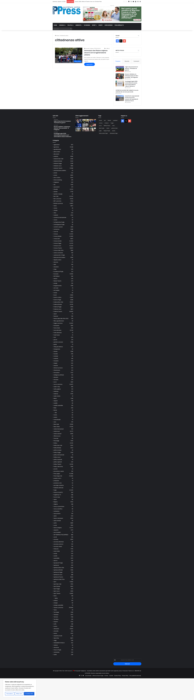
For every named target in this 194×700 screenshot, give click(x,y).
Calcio (55, 205)
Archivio (106, 675)
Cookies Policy (117, 675)
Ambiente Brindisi (58, 161)
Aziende (55, 191)
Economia (87, 25)
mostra (55, 414)
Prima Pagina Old (58, 476)
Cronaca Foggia (57, 243)
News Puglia (101, 128)
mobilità (55, 403)
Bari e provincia (57, 198)
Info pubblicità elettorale (135, 675)
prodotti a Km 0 (57, 478)
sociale (55, 553)
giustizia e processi (58, 342)
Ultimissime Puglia (114, 133)
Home (55, 25)
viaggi (55, 640)
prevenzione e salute (59, 471)
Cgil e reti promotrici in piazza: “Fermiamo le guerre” (131, 68)
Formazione (56, 325)
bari (105, 120)
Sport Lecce (57, 591)
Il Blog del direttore (58, 346)
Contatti (111, 675)
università (56, 631)
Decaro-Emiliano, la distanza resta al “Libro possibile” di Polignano (131, 75)
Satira (56, 598)
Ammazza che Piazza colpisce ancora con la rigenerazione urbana (95, 52)
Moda (55, 407)
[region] (19, 688)
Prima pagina (57, 473)
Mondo (55, 410)
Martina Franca (107, 125)
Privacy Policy (125, 675)
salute (55, 515)
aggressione (56, 144)
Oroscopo (56, 438)
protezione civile (58, 483)
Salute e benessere (58, 518)
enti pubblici (56, 290)
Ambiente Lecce (58, 165)
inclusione (56, 360)
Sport (94, 25)
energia (55, 283)
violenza (56, 645)
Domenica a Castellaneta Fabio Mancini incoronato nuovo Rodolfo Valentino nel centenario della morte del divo (101, 1)
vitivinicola (56, 647)
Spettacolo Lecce (58, 574)
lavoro (55, 382)
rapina (55, 499)
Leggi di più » (89, 64)
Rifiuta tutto (19, 693)
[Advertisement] (45, 689)
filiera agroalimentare (59, 320)
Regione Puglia (107, 130)
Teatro (55, 609)
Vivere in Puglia (57, 649)
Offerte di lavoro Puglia (97, 675)
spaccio (55, 560)
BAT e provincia (57, 201)
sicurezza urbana (58, 546)
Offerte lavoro (57, 436)
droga (55, 269)
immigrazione (57, 349)
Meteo (55, 398)
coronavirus (56, 229)
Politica (70, 25)
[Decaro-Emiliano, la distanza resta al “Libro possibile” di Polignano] (120, 76)
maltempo (56, 391)
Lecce (100, 125)
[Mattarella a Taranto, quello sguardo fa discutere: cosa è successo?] (92, 121)
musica (55, 417)
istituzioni (56, 377)
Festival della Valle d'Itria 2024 (61, 318)
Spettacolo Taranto (58, 577)
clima (55, 212)
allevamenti (56, 154)
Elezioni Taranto (57, 281)
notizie (107, 128)
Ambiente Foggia (58, 163)
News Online (57, 426)
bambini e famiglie (58, 194)
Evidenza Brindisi (58, 304)
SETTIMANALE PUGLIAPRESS (61, 534)
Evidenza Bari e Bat (58, 302)
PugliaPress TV (119, 25)
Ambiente (78, 25)
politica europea (57, 450)
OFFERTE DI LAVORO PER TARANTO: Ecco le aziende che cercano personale (127, 91)
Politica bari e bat (58, 445)
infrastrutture (57, 370)
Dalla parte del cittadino (59, 257)
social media (57, 551)
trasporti (56, 621)
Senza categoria (58, 527)
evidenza (107, 123)
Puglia (55, 490)
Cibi (56, 412)
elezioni (55, 278)
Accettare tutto (29, 693)
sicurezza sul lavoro (58, 544)
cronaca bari (57, 238)
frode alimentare (58, 332)
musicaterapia (57, 419)
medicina (56, 393)
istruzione (56, 379)
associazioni (56, 187)
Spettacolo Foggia (58, 572)
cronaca (100, 123)
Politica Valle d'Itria (58, 466)
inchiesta (56, 356)
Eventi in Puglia (57, 299)
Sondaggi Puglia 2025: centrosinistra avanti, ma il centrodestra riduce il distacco (131, 84)
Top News (56, 619)
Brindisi (109, 120)
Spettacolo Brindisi (58, 570)
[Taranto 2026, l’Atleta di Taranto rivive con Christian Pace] (78, 125)
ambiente (56, 156)
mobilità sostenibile (58, 405)
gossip (55, 344)
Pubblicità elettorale (58, 487)
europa (55, 292)
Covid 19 (56, 231)
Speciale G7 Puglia (58, 562)
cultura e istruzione (58, 252)
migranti (56, 400)
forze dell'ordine (57, 330)
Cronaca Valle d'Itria (58, 250)
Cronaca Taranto (58, 248)
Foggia (112, 123)
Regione (56, 501)
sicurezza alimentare (59, 541)
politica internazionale (59, 454)
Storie (55, 595)
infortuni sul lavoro (58, 367)
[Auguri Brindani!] (85, 129)
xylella (55, 654)
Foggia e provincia (58, 323)
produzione (56, 480)
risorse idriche (57, 513)
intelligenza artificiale (59, 375)
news (55, 422)
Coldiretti (56, 215)
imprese (55, 351)
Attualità (56, 189)
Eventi (100, 25)
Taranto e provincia (58, 607)
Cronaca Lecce (57, 245)
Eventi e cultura (57, 297)
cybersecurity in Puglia (59, 255)
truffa (55, 624)
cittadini (55, 210)
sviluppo (56, 602)
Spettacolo (56, 565)
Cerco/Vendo (109, 25)
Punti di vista (57, 497)
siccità (55, 537)
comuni (55, 219)
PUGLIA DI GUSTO (58, 492)
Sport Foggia (57, 588)
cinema (55, 208)
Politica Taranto (57, 464)
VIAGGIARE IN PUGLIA (59, 642)
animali (55, 172)
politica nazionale (58, 459)
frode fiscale (57, 335)
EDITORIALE (57, 276)
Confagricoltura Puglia (59, 222)
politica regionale (58, 461)
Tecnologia (56, 612)
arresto (55, 175)
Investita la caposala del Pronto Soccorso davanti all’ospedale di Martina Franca (132, 98)
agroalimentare (57, 149)
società (55, 555)
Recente (127, 61)
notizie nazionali (57, 433)
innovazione (56, 372)
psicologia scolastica (59, 485)
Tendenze (56, 614)
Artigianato (56, 182)
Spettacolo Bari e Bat (59, 567)
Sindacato (56, 548)
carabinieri (115, 120)
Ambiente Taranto (58, 168)
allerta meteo (57, 151)
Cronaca (62, 25)
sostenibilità (56, 558)
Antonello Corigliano (89, 48)
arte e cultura (57, 177)
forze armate (57, 328)
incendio (56, 353)
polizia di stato (114, 128)
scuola (55, 525)
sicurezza (56, 539)
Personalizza (9, 693)
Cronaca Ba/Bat (57, 236)
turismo (55, 626)
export (55, 313)
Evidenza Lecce (57, 309)
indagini (55, 363)
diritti (55, 264)
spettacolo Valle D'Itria (59, 579)
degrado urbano (57, 259)
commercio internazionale (60, 217)
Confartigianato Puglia (59, 224)
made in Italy (57, 386)
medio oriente (57, 396)
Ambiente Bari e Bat (58, 158)
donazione (56, 266)
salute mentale (57, 520)
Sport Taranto (57, 593)
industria (56, 365)
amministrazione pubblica (60, 170)
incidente (56, 358)
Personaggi (56, 440)
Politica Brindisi (57, 447)
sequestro (56, 530)
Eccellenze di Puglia (58, 271)
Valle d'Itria (56, 638)
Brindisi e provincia (58, 203)
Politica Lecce (57, 457)
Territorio (56, 617)
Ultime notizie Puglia (103, 133)
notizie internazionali (59, 429)
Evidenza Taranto (58, 311)
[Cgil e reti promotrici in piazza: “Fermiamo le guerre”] (120, 69)
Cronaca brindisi (57, 241)
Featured (56, 316)
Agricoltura (56, 147)
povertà (55, 468)
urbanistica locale (58, 635)
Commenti (136, 61)
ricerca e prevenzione (59, 506)
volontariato (56, 652)
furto (55, 337)
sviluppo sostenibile (58, 605)
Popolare (117, 61)
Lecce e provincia (58, 384)
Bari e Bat (56, 196)
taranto (113, 130)
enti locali (56, 288)
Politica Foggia (57, 452)
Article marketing (58, 179)
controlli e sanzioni (58, 226)
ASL (55, 184)
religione (56, 504)
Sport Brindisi (57, 586)
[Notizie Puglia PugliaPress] (67, 10)
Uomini (55, 633)
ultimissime (56, 628)
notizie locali (57, 431)
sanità (55, 523)
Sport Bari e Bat (57, 584)
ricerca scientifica (58, 508)
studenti (56, 600)
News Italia (56, 424)
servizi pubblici (57, 532)
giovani (55, 339)
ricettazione (56, 511)
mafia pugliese (57, 389)
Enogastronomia (57, 285)
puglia (100, 130)
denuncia (56, 262)
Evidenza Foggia (57, 306)
